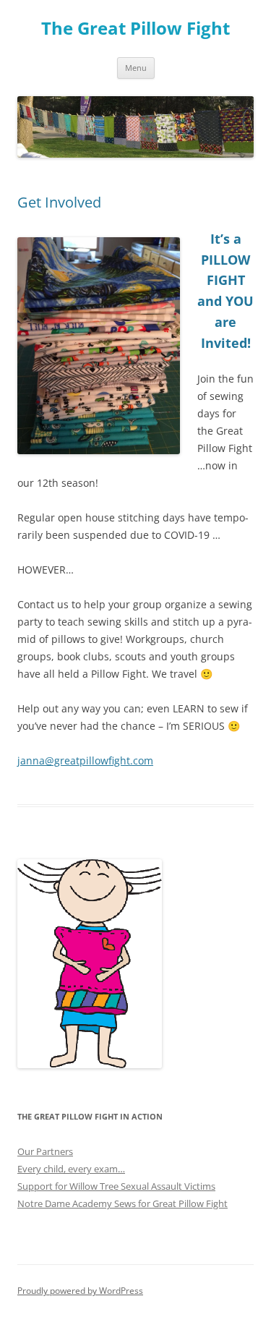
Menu (136, 67)
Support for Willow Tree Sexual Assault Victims (116, 1186)
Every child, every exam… (71, 1168)
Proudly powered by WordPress (80, 1290)
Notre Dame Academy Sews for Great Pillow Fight (122, 1203)
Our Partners (45, 1151)
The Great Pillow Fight (135, 28)
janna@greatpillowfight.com (85, 760)
